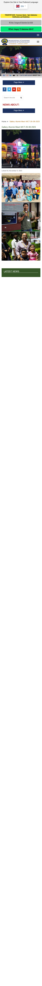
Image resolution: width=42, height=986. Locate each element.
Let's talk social (26, 75)
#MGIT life (36, 75)
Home (4, 122)
